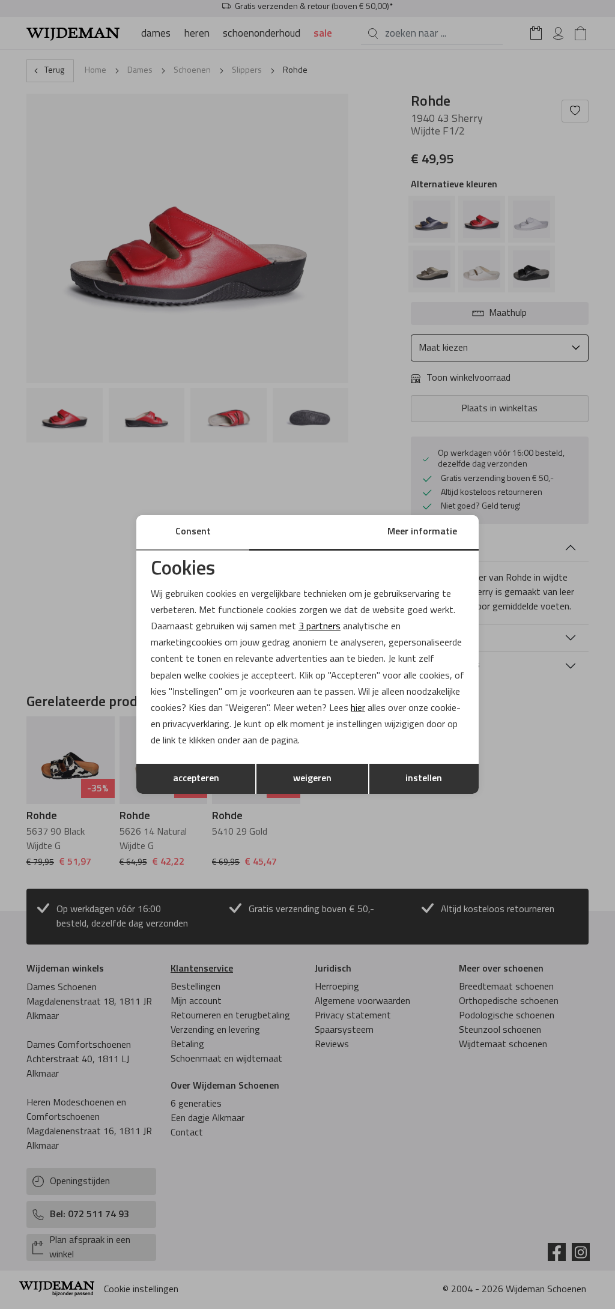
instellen (423, 779)
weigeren (312, 779)
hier (358, 708)
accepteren (196, 779)
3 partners (319, 627)
